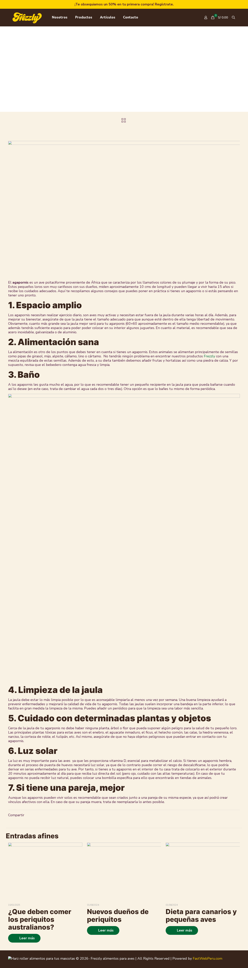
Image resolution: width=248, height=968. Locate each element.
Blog (88, 80)
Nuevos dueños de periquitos (118, 915)
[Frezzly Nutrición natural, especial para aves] (27, 17)
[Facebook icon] (225, 958)
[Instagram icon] (230, 958)
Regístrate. (164, 4)
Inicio (73, 80)
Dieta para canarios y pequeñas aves (201, 915)
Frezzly (209, 356)
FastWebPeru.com (207, 958)
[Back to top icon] (238, 957)
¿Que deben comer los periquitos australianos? (39, 919)
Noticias (107, 80)
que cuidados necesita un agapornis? (151, 80)
